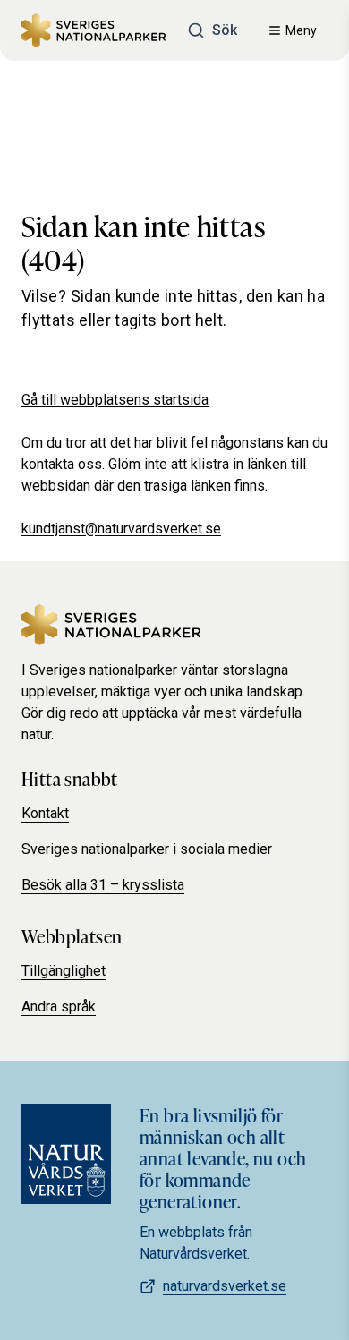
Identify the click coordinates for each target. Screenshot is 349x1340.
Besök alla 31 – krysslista (102, 884)
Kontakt (45, 813)
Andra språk (58, 1006)
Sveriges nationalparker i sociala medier (146, 849)
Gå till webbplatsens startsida (115, 399)
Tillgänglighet (63, 970)
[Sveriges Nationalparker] (93, 30)
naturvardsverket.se (224, 1285)
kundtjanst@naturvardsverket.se (121, 528)
